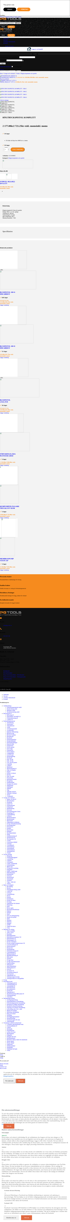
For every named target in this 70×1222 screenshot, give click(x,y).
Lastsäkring (10, 859)
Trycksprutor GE (11, 839)
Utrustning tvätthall (12, 842)
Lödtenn (9, 765)
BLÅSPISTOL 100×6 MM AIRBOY (7, 293)
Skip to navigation (5, 17)
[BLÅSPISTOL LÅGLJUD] (9, 367)
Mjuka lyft (9, 866)
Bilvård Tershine (11, 735)
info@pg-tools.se (7, 625)
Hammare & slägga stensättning (15, 1004)
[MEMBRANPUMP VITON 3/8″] (9, 528)
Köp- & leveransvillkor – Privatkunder (13, 675)
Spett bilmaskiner (11, 966)
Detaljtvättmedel (11, 741)
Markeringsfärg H (11, 768)
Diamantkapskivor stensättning (15, 1001)
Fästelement (10, 745)
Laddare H (10, 719)
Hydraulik (9, 1029)
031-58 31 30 (6, 636)
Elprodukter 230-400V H (13, 716)
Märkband (9, 767)
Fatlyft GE (10, 804)
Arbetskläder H (11, 986)
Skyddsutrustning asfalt (13, 712)
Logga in (3, 63)
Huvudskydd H (11, 989)
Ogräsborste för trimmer (13, 903)
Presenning (10, 778)
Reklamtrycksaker (12, 779)
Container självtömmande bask (15, 1024)
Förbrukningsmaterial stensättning (16, 1003)
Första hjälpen (10, 751)
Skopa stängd (10, 1042)
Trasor (8, 794)
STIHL (9, 925)
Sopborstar (10, 1044)
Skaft (8, 914)
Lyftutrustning (10, 865)
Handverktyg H (11, 946)
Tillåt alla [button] (8, 1126)
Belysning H (10, 715)
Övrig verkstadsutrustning (14, 823)
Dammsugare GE (11, 940)
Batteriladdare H (11, 938)
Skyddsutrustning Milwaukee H (15, 993)
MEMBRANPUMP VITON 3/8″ (7, 559)
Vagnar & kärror (11, 926)
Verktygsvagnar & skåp (13, 977)
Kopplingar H (10, 813)
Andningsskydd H (12, 983)
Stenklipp (9, 1015)
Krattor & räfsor (11, 900)
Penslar (9, 774)
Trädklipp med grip (12, 1049)
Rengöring (10, 781)
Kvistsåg (9, 902)
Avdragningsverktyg (12, 1000)
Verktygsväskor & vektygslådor (15, 978)
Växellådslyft (10, 845)
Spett (8, 918)
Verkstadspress (11, 850)
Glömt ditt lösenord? (5, 66)
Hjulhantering (10, 808)
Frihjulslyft (10, 807)
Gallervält (9, 891)
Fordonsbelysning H (12, 718)
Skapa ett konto (9, 46)
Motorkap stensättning (13, 1012)
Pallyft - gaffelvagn (12, 871)
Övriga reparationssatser (13, 961)
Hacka (8, 895)
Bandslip (9, 934)
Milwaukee (10, 957)
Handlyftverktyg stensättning (14, 1006)
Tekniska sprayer (11, 791)
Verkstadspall (10, 848)
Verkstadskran (10, 846)
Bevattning (10, 886)
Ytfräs (8, 1050)
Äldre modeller (11, 931)
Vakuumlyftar (10, 1021)
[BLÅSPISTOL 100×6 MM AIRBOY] (9, 259)
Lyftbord (9, 816)
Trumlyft (9, 880)
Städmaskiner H (11, 967)
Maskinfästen (10, 1033)
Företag (24, 9)
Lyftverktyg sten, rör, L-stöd (14, 1009)
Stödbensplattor (11, 1046)
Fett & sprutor (10, 747)
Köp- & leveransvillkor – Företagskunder (14, 677)
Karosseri (9, 810)
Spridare (9, 920)
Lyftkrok (9, 860)
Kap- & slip (10, 759)
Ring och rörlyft (11, 1013)
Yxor (8, 928)
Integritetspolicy (7, 678)
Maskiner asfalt (11, 710)
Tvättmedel (10, 796)
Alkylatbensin (10, 725)
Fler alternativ (9, 1081)
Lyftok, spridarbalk (12, 863)
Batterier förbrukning (12, 732)
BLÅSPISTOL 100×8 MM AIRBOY (7, 347)
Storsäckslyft (10, 877)
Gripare (9, 1027)
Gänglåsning (10, 753)
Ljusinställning (11, 814)
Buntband (9, 738)
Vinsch (9, 883)
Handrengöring (11, 756)
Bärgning (9, 856)
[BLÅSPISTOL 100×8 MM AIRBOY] (9, 315)
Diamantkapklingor (12, 742)
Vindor (9, 853)
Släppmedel (10, 785)
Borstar (9, 888)
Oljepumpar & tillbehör (13, 822)
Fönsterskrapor (11, 805)
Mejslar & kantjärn (12, 1010)
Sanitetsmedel (10, 782)
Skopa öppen (10, 1041)
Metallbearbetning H (12, 955)
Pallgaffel (9, 1035)
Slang (8, 834)
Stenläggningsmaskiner (13, 1016)
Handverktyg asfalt (12, 709)
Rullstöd (9, 831)
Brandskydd (10, 736)
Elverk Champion (11, 941)
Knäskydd (9, 990)
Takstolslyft (10, 879)
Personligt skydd (7, 981)
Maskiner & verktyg (8, 929)
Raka (8, 906)
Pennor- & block (11, 773)
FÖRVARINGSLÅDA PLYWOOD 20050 (7, 455)
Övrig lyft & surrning (12, 868)
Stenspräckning (11, 1018)
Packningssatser (11, 825)
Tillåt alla (20, 1081)
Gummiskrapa (10, 894)
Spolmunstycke (11, 837)
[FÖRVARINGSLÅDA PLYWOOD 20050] (9, 423)
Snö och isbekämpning (13, 915)
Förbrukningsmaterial (9, 721)
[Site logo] (10, 21)
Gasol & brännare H (12, 944)
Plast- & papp (10, 776)
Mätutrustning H (11, 954)
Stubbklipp (10, 1047)
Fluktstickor (10, 750)
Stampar (9, 923)
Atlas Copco (10, 932)
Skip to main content (15, 17)
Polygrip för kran (11, 1036)
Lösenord (3, 60)
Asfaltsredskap (7, 706)
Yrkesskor (9, 997)
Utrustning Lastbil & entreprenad (12, 1023)
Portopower (10, 827)
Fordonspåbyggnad (12, 857)
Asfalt (8, 727)
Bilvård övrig (10, 733)
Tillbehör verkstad (12, 793)
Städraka (9, 921)
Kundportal (6, 671)
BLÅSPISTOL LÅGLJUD (5, 401)
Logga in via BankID (37, 49)
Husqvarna (10, 948)
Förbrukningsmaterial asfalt (14, 707)
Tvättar (9, 840)
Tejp (8, 790)
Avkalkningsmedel (12, 729)
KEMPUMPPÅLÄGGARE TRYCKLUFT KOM (9, 507)
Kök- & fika (10, 761)
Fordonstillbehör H (12, 1026)
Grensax (9, 892)
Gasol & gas (10, 755)
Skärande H (10, 964)
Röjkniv (9, 911)
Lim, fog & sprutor (12, 762)
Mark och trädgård (8, 885)
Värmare (9, 843)
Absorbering (10, 722)
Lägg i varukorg (17, 149)
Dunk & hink (10, 744)
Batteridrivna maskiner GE (14, 937)
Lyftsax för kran (11, 1032)
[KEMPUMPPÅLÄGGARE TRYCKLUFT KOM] (9, 475)
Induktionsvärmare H (12, 951)
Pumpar (9, 828)
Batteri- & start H (11, 799)
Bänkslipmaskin (11, 935)
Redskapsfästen (11, 1038)
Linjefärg (9, 764)
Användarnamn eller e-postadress (9, 57)
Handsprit (9, 758)
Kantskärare (10, 899)
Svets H (9, 969)
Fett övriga (10, 748)
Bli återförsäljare (7, 673)
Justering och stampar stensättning (16, 1007)
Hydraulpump (10, 949)
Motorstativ (10, 820)
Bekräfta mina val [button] (11, 1217)
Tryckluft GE (10, 971)
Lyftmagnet (10, 862)
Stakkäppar (10, 787)
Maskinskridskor (11, 817)
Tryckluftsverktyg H (12, 972)
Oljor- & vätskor (11, 770)
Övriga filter (10, 960)
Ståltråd (9, 788)
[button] (4, 305)
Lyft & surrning (7, 854)
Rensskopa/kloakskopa (13, 909)
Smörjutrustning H (12, 836)
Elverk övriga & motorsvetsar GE (16, 943)
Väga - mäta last (11, 882)
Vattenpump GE (11, 975)
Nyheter (9, 958)
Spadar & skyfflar (11, 917)
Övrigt (5, 980)
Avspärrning (10, 730)
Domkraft (9, 802)
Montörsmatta (10, 819)
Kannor (9, 897)
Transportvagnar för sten (13, 1020)
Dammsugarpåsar (11, 739)
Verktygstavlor (11, 851)
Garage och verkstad (9, 797)
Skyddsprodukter (11, 833)
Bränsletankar (10, 801)
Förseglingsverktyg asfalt (13, 889)
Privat (9, 9)
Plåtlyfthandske (11, 872)
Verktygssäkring (11, 995)
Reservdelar (10, 830)
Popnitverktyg (10, 963)
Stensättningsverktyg (9, 998)
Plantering (9, 905)
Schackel (9, 876)
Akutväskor (10, 724)
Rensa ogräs (10, 908)
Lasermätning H (11, 952)
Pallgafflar (9, 869)
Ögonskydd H (11, 992)
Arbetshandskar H (12, 984)
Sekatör (9, 912)
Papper (9, 771)
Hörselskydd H (11, 987)
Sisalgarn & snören (12, 784)
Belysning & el (7, 713)
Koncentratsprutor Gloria (13, 811)
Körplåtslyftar (10, 1030)
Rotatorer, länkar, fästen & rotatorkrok (17, 1039)
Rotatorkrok (10, 874)
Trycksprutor (10, 974)
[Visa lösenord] (23, 60)
